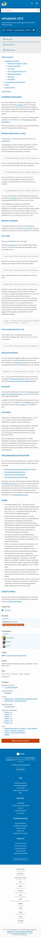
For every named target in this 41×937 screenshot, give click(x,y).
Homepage (7, 610)
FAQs (20, 793)
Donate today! (20, 769)
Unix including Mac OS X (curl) (16, 71)
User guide (20, 788)
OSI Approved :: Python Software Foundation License (20, 699)
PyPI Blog (19, 803)
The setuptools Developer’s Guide (14, 472)
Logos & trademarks (20, 811)
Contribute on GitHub (20, 826)
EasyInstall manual (17, 379)
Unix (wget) (11, 69)
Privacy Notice (20, 851)
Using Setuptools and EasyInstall (14, 82)
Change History (6, 91)
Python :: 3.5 (8, 723)
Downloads (10, 77)
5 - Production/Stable (11, 687)
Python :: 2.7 (8, 714)
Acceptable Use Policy (20, 853)
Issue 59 (4, 312)
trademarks (10, 931)
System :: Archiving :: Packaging (14, 730)
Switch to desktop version (20, 859)
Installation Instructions (11, 61)
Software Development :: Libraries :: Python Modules (20, 728)
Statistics (20, 808)
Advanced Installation (14, 74)
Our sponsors (20, 813)
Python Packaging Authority (15, 655)
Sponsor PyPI (20, 831)
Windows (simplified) (14, 66)
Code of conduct (19, 848)
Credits (6, 85)
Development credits (20, 833)
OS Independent (9, 706)
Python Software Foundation (23, 931)
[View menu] (31, 3)
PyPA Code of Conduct (15, 601)
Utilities (6, 735)
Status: (20, 765)
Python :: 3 (7, 716)
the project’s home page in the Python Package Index (20, 393)
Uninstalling (11, 79)
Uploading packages (20, 785)
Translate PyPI (20, 828)
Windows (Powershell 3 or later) (17, 63)
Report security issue (20, 846)
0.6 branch (23, 405)
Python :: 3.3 (8, 718)
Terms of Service (19, 843)
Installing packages (19, 783)
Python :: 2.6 (8, 712)
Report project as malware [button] (20, 741)
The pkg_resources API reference (14, 475)
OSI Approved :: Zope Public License (15, 701)
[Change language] (37, 3)
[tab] (20, 39)
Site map (30, 933)
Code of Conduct (9, 87)
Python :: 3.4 (8, 720)
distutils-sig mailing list (11, 483)
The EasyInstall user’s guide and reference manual (20, 469)
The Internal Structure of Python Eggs (16, 477)
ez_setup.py (19, 105)
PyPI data (5, 619)
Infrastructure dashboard (20, 806)
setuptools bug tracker (21, 495)
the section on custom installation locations (22, 381)
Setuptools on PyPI (20, 362)
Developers (8, 693)
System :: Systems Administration (14, 733)
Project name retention (19, 790)
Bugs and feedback (20, 823)
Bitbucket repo (29, 402)
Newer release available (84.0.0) (13, 625)
